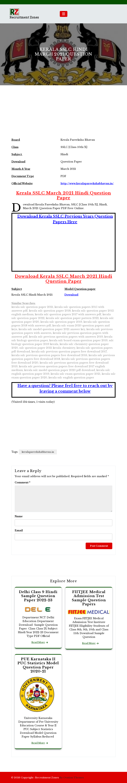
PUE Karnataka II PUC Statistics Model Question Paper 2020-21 (38, 665)
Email (19, 530)
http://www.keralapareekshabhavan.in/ (87, 183)
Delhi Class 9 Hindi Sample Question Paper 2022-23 (38, 596)
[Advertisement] (63, 114)
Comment (22, 482)
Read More (38, 642)
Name (19, 516)
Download (71, 294)
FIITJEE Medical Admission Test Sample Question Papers (89, 598)
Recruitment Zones (24, 17)
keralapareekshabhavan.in (38, 451)
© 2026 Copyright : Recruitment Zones (47, 777)
